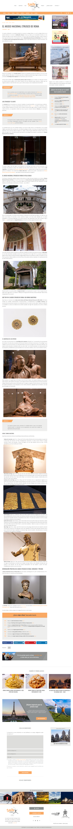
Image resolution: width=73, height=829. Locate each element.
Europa (13, 13)
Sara (9, 29)
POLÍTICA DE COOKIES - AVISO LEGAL (60, 823)
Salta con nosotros (41, 718)
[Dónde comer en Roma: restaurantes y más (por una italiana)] (13, 681)
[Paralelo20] (65, 813)
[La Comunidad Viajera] (55, 813)
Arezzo (40, 121)
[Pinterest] (70, 13)
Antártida (27, 13)
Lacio (10, 22)
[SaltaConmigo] (33, 5)
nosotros (14, 822)
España (4, 13)
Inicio (15, 5)
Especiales (57, 5)
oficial (24, 607)
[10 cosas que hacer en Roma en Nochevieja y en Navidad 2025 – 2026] (60, 681)
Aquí (6, 220)
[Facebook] (65, 13)
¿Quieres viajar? (49, 5)
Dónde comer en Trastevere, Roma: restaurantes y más (36, 691)
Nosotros (20, 5)
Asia (31, 13)
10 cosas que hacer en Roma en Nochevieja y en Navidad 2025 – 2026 (59, 691)
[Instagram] (68, 13)
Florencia (33, 105)
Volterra (9, 122)
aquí (23, 620)
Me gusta (37, 808)
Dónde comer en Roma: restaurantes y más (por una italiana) (13, 691)
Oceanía (36, 13)
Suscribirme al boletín (36, 813)
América (22, 13)
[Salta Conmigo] (12, 811)
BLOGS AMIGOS (36, 816)
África (17, 13)
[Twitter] (66, 13)
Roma (13, 22)
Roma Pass (23, 605)
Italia (9, 13)
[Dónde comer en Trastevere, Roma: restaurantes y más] (36, 681)
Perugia (13, 122)
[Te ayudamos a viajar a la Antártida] (60, 54)
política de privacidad (21, 759)
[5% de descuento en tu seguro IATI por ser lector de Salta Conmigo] (24, 17)
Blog (25, 5)
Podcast (42, 5)
